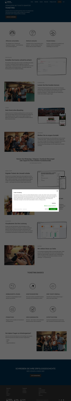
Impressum (25, 209)
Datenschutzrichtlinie (18, 209)
